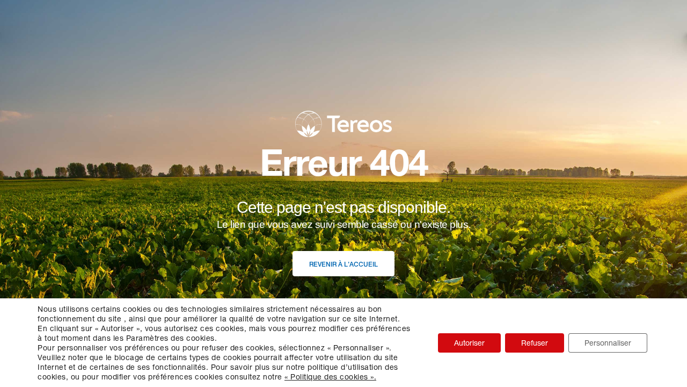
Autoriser (469, 342)
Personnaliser (607, 342)
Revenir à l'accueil (343, 264)
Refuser (534, 342)
